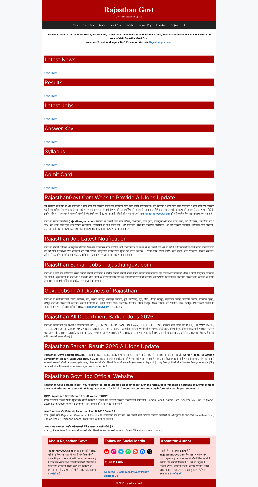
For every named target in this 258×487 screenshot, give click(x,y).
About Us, (110, 471)
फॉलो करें (55, 473)
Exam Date (161, 25)
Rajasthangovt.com (160, 42)
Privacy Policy (140, 471)
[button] (184, 25)
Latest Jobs (88, 25)
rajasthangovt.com (97, 306)
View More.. (51, 72)
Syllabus (130, 25)
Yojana (174, 25)
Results (102, 25)
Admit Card (116, 25)
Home (76, 25)
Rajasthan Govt (129, 9)
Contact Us (111, 475)
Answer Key (145, 25)
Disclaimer (123, 471)
